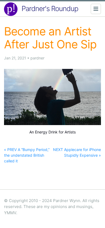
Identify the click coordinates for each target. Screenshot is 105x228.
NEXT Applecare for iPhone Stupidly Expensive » (77, 152)
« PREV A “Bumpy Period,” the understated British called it (27, 155)
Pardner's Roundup (50, 8)
